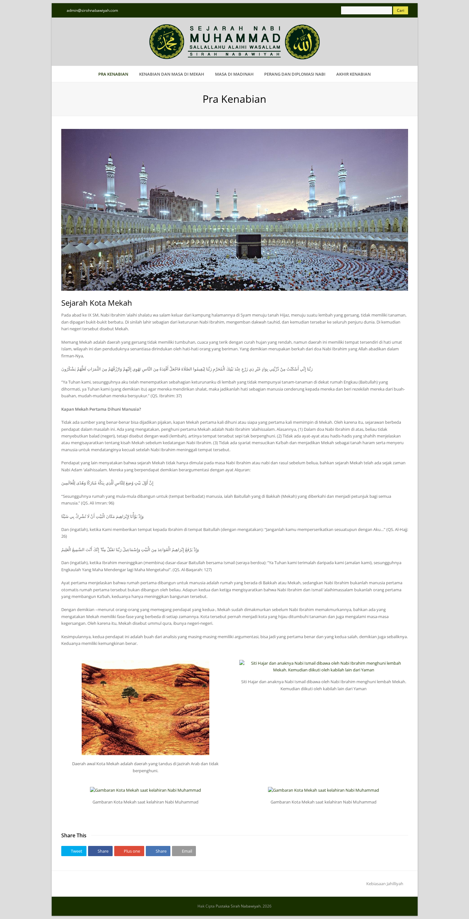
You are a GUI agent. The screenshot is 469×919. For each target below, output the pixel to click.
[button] (73, 851)
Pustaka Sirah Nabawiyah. (239, 906)
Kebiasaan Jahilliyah (384, 883)
